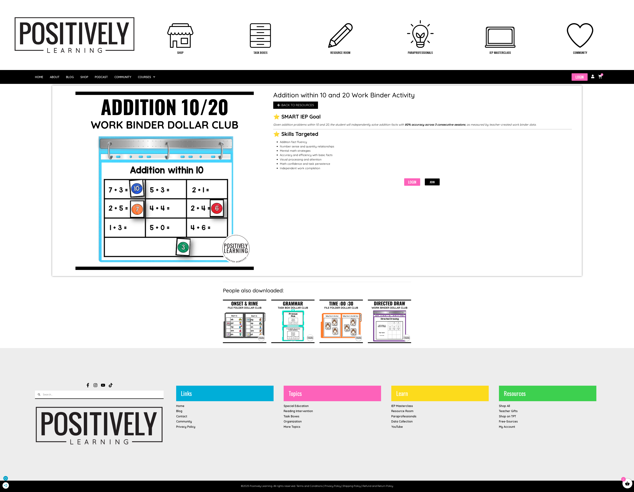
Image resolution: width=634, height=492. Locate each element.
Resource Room (340, 52)
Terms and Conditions (309, 486)
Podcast (101, 77)
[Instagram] (95, 385)
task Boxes (260, 52)
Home (39, 77)
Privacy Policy (333, 486)
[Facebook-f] (88, 385)
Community (580, 52)
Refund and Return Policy (378, 486)
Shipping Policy (352, 486)
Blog (70, 77)
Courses (144, 77)
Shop (180, 52)
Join (432, 182)
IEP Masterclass (500, 52)
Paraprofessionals (420, 52)
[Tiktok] (110, 385)
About (54, 77)
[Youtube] (103, 385)
